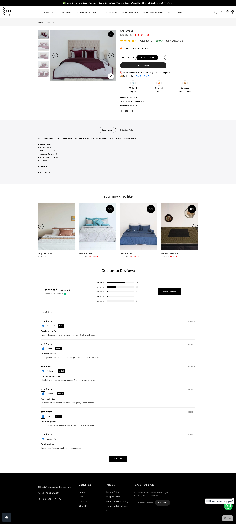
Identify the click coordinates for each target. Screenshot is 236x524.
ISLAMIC (68, 12)
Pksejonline (132, 97)
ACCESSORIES (177, 12)
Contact (83, 501)
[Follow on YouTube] (49, 499)
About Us (83, 506)
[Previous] (55, 55)
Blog (81, 497)
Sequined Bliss (45, 253)
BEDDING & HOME (88, 12)
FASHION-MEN (131, 12)
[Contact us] (228, 506)
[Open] (6, 517)
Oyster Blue (126, 253)
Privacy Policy (112, 492)
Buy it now (143, 65)
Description (107, 130)
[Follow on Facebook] (39, 499)
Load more (118, 459)
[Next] (111, 55)
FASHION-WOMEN (154, 12)
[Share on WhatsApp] (131, 111)
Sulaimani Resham (170, 253)
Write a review (169, 292)
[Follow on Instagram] (44, 499)
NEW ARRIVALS (50, 12)
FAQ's (109, 511)
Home (40, 22)
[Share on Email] (126, 111)
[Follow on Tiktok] (55, 499)
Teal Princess (85, 253)
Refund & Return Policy (117, 501)
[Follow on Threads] (60, 499)
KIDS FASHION (111, 12)
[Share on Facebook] (121, 111)
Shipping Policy (127, 130)
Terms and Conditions (117, 506)
